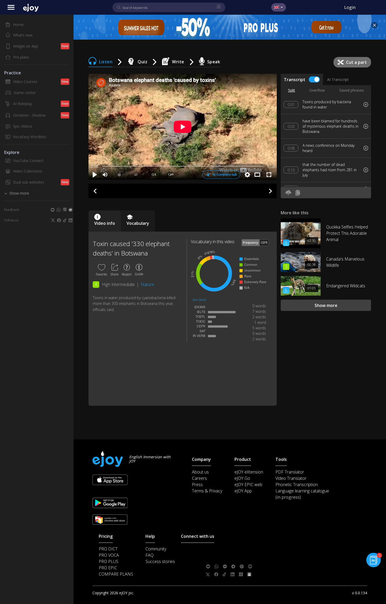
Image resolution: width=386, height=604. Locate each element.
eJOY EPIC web (248, 484)
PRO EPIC (108, 568)
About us (200, 472)
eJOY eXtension (248, 472)
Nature (147, 284)
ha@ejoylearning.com (240, 558)
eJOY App (243, 491)
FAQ (149, 555)
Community (155, 549)
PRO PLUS (108, 561)
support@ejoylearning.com (243, 551)
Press (197, 484)
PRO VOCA (109, 555)
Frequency (250, 242)
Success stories (160, 561)
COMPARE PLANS (116, 574)
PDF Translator (289, 472)
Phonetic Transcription (296, 484)
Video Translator (290, 478)
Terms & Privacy (207, 491)
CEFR (264, 242)
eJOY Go (242, 478)
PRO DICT (108, 549)
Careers (199, 478)
